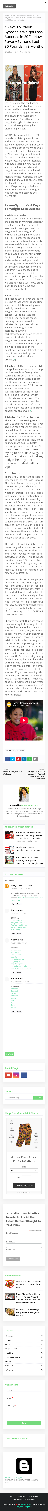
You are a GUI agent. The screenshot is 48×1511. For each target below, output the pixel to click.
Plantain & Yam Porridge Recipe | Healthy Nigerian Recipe (28, 1312)
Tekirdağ (14, 991)
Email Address (12, 1233)
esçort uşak (15, 961)
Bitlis (13, 1000)
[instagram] (16, 1075)
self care (24, 1365)
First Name (11, 1242)
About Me (21, 1497)
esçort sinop (16, 957)
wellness (21, 751)
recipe (24, 1361)
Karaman (14, 989)
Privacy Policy (30, 1500)
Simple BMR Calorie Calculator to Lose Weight (28, 849)
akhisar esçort (16, 950)
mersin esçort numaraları (21, 968)
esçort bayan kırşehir (19, 966)
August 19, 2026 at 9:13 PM (20, 982)
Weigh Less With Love (21, 885)
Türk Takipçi (15, 930)
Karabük (14, 996)
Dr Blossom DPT (12, 52)
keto (24, 1344)
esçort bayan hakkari (19, 959)
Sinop (13, 1005)
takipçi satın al (16, 920)
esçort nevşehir (17, 964)
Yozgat (13, 998)
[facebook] (24, 1075)
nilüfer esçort (16, 954)
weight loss (14, 15)
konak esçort (16, 952)
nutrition (24, 1353)
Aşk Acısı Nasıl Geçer (19, 925)
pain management (24, 1357)
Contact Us (33, 1497)
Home (7, 15)
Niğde (13, 1002)
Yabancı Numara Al (18, 927)
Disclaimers (17, 1500)
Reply (13, 904)
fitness (24, 1340)
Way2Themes (25, 1504)
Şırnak (13, 993)
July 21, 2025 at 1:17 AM (18, 913)
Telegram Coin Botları (19, 922)
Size (24, 1166)
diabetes (24, 1336)
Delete (19, 904)
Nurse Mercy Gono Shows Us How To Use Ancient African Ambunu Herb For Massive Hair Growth (28, 1298)
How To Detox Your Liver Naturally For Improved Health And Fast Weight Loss (29, 860)
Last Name (10, 1250)
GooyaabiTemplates (24, 1506)
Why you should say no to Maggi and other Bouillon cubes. (28, 1284)
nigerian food (24, 1349)
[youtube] (8, 1075)
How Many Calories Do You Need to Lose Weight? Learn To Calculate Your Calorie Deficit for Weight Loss (29, 837)
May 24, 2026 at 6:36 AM (19, 943)
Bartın (13, 1007)
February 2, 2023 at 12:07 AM (20, 889)
